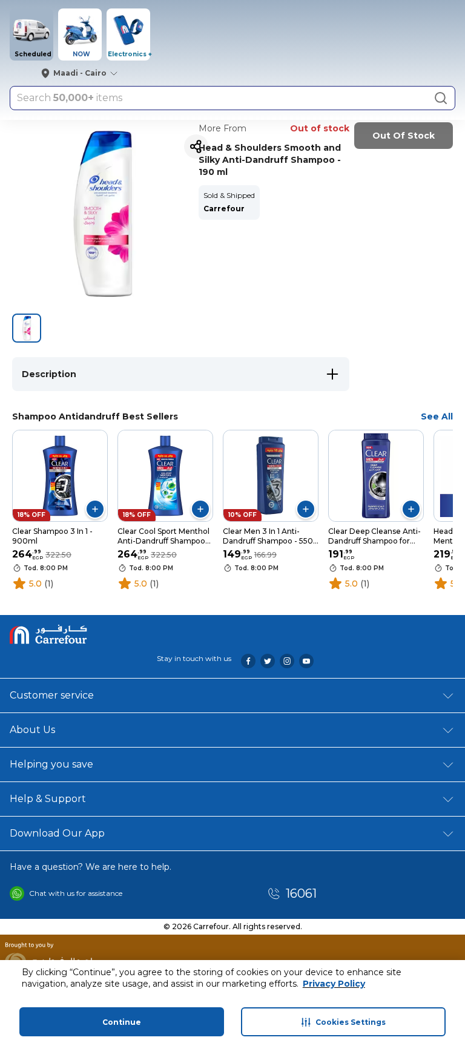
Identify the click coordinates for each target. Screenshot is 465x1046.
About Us (32, 729)
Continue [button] (121, 1022)
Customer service (52, 695)
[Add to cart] (95, 509)
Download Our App (57, 833)
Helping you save (51, 764)
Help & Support (48, 798)
